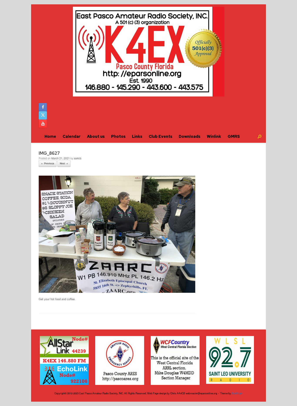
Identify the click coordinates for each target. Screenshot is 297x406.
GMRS (234, 136)
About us (96, 136)
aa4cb (77, 158)
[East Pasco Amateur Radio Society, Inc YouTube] (43, 124)
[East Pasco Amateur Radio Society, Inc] (148, 52)
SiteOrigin (237, 393)
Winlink (214, 136)
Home (50, 136)
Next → (64, 163)
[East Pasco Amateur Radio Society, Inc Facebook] (43, 107)
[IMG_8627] (117, 292)
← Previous (47, 163)
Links (137, 136)
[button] (259, 136)
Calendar (71, 136)
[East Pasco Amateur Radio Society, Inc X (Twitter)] (43, 115)
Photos (118, 136)
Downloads (189, 136)
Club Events (160, 136)
